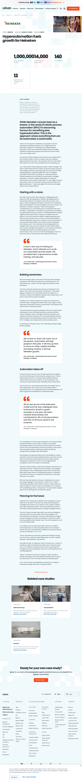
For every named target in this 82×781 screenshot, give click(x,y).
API (3, 737)
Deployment (6, 754)
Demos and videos (47, 728)
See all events (46, 745)
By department (33, 713)
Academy (31, 723)
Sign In (59, 694)
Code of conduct (72, 731)
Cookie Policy (35, 772)
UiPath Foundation (73, 728)
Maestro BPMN (20, 720)
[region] (41, 772)
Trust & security (72, 720)
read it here (38, 532)
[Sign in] (64, 9)
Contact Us (47, 694)
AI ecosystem (6, 729)
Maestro (18, 718)
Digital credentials (33, 728)
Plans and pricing (8, 712)
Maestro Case (19, 723)
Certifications (32, 725)
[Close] (80, 765)
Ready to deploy (33, 715)
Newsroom (71, 715)
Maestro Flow (19, 726)
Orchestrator (19, 728)
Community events (34, 750)
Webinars (44, 723)
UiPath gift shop (72, 726)
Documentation (33, 742)
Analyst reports (46, 715)
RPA (4, 734)
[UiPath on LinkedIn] (41, 764)
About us (70, 707)
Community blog (33, 748)
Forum (30, 745)
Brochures (44, 725)
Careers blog (71, 712)
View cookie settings (29, 777)
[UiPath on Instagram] (51, 764)
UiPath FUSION (46, 735)
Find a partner (59, 712)
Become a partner (60, 714)
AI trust (4, 752)
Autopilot (18, 710)
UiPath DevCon (46, 743)
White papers (45, 720)
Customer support (33, 737)
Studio (17, 734)
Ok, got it (14, 777)
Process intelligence (8, 726)
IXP (16, 715)
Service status (32, 753)
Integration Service (21, 712)
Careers (70, 710)
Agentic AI (5, 732)
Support (5, 715)
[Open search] (57, 8)
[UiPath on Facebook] (31, 764)
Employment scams (73, 738)
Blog (43, 712)
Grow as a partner (60, 717)
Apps (17, 707)
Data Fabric (6, 749)
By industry (32, 710)
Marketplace (32, 756)
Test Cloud (19, 736)
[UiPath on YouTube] (22, 764)
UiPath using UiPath (73, 723)
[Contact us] (61, 9)
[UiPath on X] (60, 764)
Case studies (45, 717)
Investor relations (72, 718)
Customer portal (33, 740)
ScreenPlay (19, 731)
